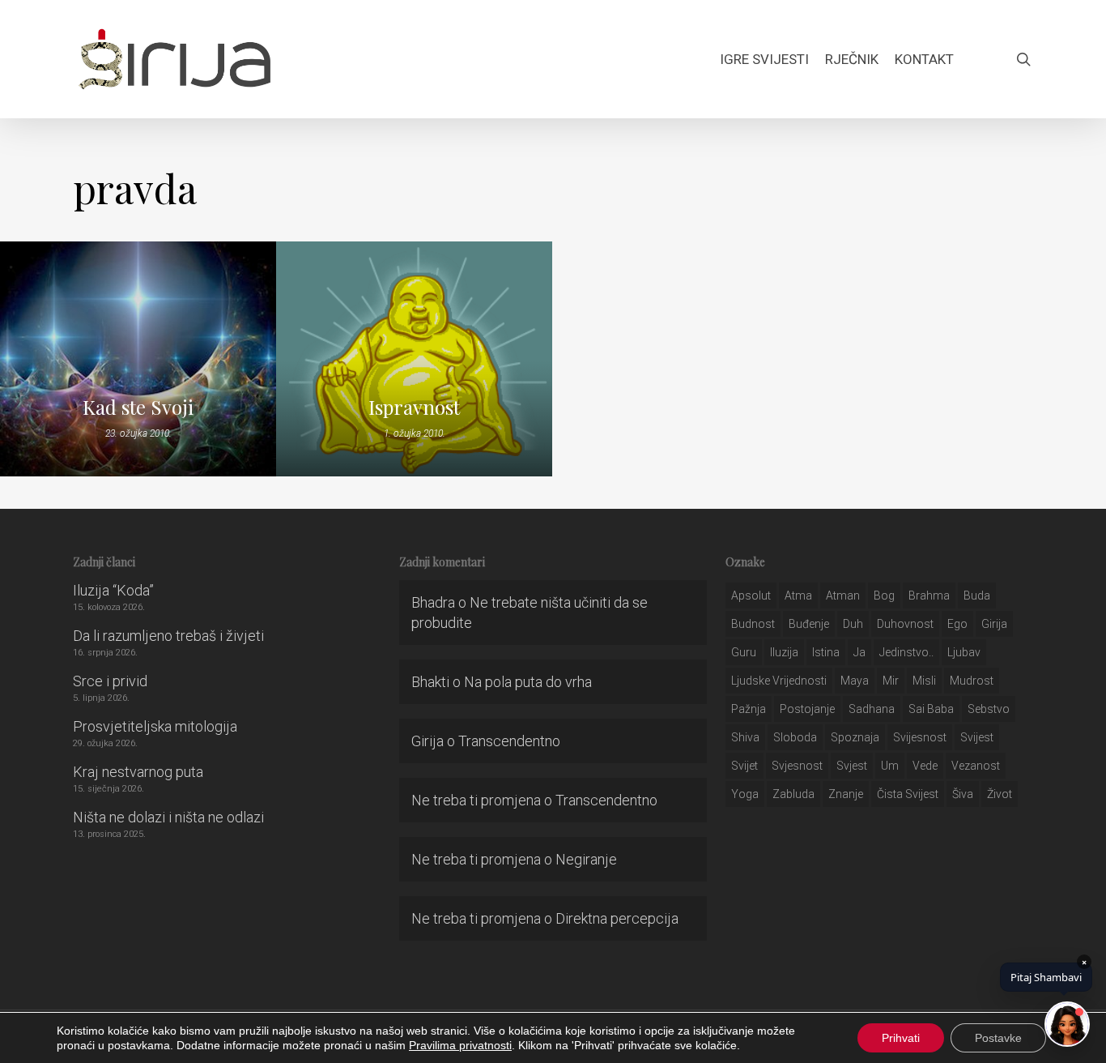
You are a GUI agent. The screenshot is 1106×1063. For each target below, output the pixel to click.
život (999, 794)
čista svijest (907, 794)
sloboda (795, 737)
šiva (962, 794)
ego (957, 623)
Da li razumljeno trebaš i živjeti (168, 635)
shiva (745, 737)
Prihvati (901, 1037)
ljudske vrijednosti (779, 680)
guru (743, 652)
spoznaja (855, 737)
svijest (976, 737)
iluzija (784, 652)
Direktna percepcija (616, 918)
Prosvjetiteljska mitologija (155, 726)
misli (924, 680)
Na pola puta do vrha (528, 681)
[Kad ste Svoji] (138, 358)
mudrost (971, 680)
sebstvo (989, 708)
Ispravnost (414, 407)
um (890, 765)
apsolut (751, 595)
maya (854, 680)
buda (976, 595)
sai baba (931, 708)
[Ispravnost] (414, 358)
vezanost (975, 765)
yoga (745, 794)
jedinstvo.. (906, 652)
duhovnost (905, 623)
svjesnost (797, 765)
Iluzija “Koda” (113, 590)
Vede (925, 765)
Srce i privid (110, 680)
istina (826, 652)
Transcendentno (509, 740)
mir (891, 680)
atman (843, 595)
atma (798, 595)
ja (859, 652)
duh (853, 623)
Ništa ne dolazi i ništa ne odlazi (168, 817)
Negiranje (586, 859)
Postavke (998, 1037)
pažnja (748, 708)
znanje (845, 794)
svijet (744, 765)
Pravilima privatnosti (460, 1045)
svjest (851, 765)
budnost (753, 623)
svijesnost (919, 737)
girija (994, 623)
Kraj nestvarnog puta (138, 771)
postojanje (807, 708)
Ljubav (964, 652)
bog (884, 595)
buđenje (809, 623)
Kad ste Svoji (138, 407)
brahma (929, 595)
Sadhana (872, 708)
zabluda (793, 794)
